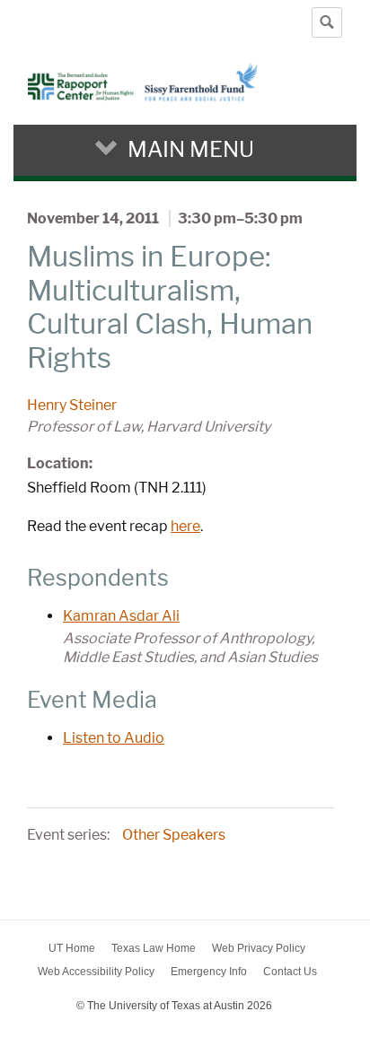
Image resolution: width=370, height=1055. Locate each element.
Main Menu (191, 149)
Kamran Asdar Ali (121, 615)
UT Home (71, 948)
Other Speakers (173, 834)
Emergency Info (209, 971)
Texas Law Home (153, 948)
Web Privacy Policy (258, 948)
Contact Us (290, 971)
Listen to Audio (113, 737)
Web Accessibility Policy (96, 971)
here (185, 526)
